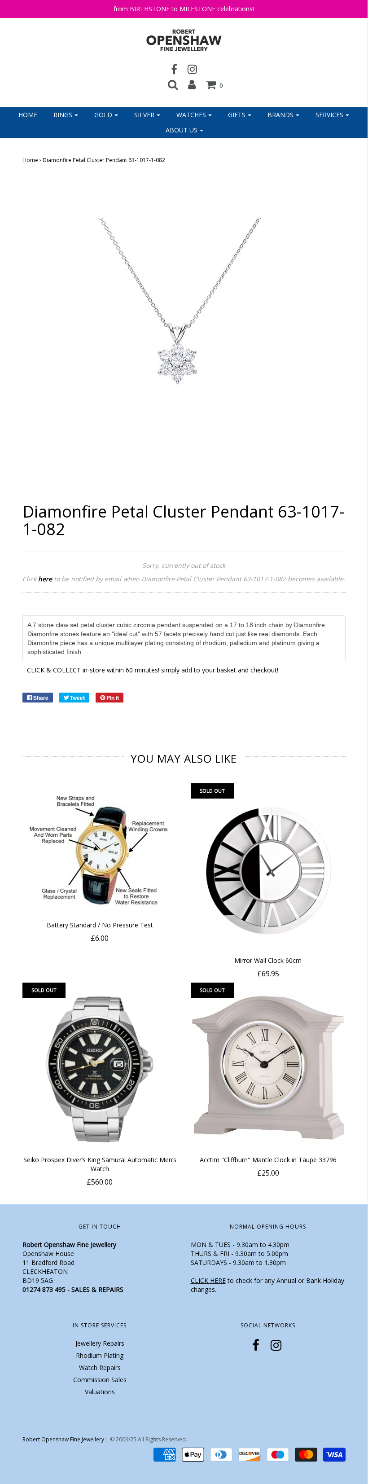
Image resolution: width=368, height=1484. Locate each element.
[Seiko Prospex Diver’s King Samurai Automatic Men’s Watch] (99, 1069)
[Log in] (192, 84)
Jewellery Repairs (99, 1343)
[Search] (172, 84)
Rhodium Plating (99, 1355)
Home (27, 114)
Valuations (100, 1391)
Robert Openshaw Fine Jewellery (63, 1439)
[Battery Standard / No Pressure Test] (99, 852)
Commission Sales (100, 1379)
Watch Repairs (100, 1367)
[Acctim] (268, 1069)
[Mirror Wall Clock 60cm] (268, 869)
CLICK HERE (208, 1280)
